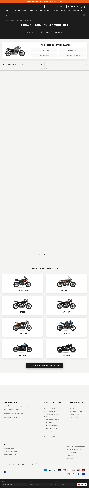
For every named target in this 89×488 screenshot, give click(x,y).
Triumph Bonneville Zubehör (23, 20)
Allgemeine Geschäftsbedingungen (76, 446)
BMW (14, 11)
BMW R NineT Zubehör (76, 412)
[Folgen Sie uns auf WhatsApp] (37, 464)
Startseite (6, 20)
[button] (11, 103)
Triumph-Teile (47, 406)
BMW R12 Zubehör (75, 415)
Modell (29, 482)
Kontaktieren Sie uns (72, 458)
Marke (3, 482)
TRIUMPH (8, 11)
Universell (31, 11)
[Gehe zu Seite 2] (55, 254)
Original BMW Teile (75, 417)
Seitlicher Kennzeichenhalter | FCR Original (14, 238)
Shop (12, 20)
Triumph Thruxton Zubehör (51, 425)
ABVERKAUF (55, 11)
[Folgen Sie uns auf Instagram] (9, 464)
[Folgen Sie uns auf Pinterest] (18, 464)
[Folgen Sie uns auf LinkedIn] (32, 464)
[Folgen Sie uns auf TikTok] (28, 464)
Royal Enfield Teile (9, 448)
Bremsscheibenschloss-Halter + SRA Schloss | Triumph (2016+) (54, 95)
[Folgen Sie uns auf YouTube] (23, 464)
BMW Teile (73, 406)
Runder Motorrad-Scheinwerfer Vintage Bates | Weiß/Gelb (13, 201)
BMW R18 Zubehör (75, 409)
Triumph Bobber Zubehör (50, 434)
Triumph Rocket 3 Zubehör (51, 431)
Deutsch (59, 6)
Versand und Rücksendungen (74, 449)
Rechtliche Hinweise (72, 452)
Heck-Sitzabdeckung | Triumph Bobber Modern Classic (75, 238)
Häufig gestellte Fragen (73, 455)
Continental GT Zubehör (10, 454)
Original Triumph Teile (50, 437)
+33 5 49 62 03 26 (14, 410)
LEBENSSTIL (47, 11)
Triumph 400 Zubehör (49, 412)
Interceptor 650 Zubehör (10, 451)
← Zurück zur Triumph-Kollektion (44, 365)
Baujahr (56, 482)
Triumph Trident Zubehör (50, 428)
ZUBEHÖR (39, 11)
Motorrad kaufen (66, 11)
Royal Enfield (21, 11)
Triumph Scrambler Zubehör (51, 419)
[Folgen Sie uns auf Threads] (14, 464)
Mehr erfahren (78, 11)
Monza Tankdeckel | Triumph (55, 129)
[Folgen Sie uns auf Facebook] (5, 464)
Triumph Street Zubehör (50, 422)
